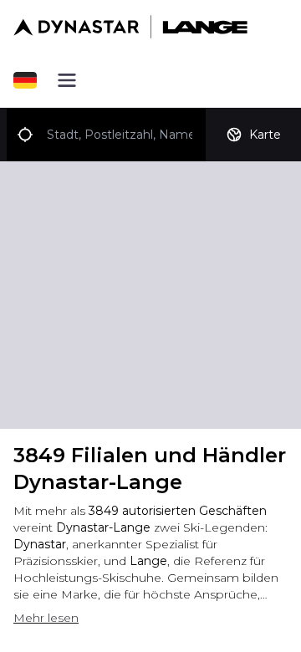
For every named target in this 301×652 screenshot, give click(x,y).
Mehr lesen (46, 617)
